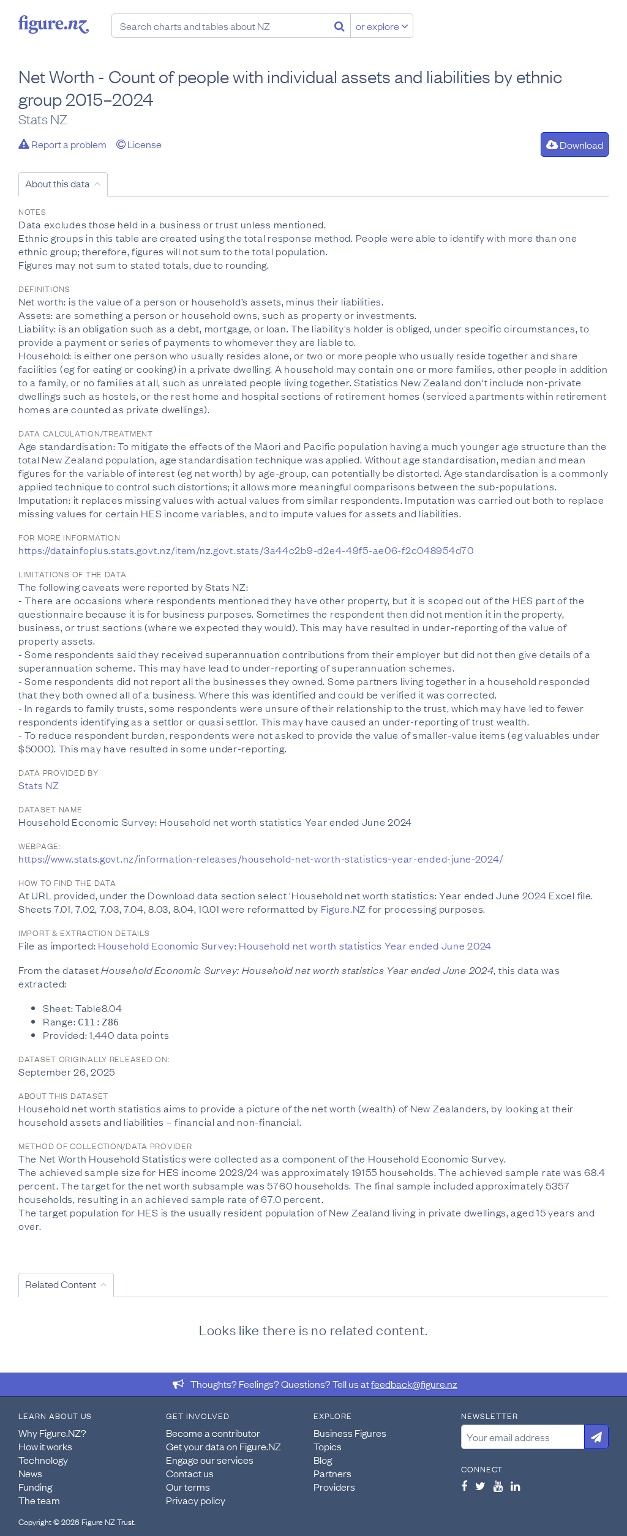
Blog (323, 1459)
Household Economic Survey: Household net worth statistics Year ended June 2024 (295, 945)
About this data (57, 183)
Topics (328, 1446)
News (30, 1473)
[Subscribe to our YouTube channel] (498, 1486)
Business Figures (350, 1432)
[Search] (339, 25)
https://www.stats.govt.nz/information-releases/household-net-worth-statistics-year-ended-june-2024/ (260, 858)
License (144, 144)
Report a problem (68, 144)
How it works (45, 1446)
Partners (332, 1473)
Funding (35, 1486)
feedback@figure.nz (414, 1383)
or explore (378, 25)
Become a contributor (213, 1432)
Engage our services (209, 1459)
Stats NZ (38, 785)
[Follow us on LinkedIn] (515, 1486)
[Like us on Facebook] (464, 1486)
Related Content (60, 1284)
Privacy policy (195, 1500)
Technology (43, 1459)
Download (580, 144)
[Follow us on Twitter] (480, 1486)
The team (39, 1500)
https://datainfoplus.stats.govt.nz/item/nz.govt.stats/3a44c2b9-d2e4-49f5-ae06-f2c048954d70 (246, 549)
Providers (334, 1486)
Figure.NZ (343, 908)
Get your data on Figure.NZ (223, 1446)
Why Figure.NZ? (52, 1432)
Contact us (190, 1473)
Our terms (188, 1486)
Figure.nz (53, 24)
